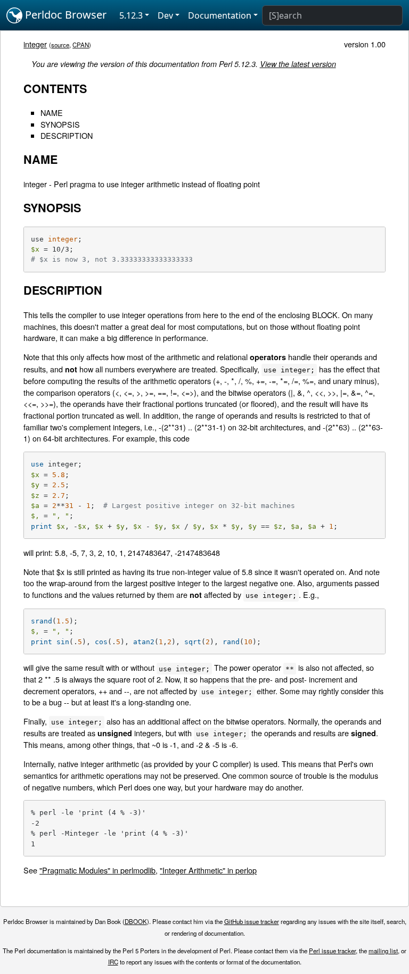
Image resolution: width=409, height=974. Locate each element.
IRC (113, 962)
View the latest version (298, 64)
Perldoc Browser (64, 14)
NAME (51, 112)
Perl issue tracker (332, 950)
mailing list (383, 950)
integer (35, 43)
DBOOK (136, 921)
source (60, 44)
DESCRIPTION (66, 135)
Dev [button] (165, 15)
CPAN (80, 44)
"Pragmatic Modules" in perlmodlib (97, 870)
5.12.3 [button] (131, 15)
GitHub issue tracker (251, 921)
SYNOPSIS (60, 124)
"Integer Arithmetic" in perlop (208, 870)
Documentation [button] (219, 15)
